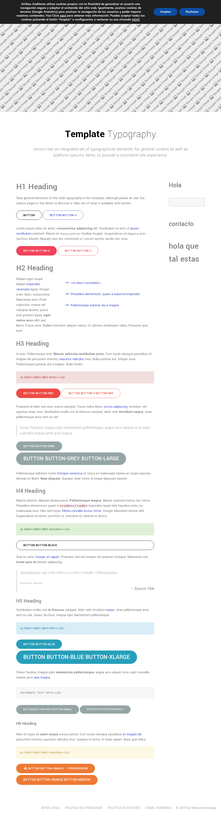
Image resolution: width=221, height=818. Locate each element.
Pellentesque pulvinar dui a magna (95, 305)
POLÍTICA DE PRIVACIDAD (84, 808)
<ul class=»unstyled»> (86, 283)
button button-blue (39, 644)
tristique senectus (69, 473)
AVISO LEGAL (50, 808)
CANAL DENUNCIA (158, 808)
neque (110, 610)
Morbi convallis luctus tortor (81, 511)
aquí (63, 16)
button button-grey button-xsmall (105, 709)
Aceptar (165, 12)
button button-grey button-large (71, 458)
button (29, 215)
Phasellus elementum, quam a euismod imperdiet (105, 294)
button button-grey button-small (47, 709)
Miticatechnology (203, 808)
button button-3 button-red (90, 393)
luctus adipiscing (115, 406)
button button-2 (36, 251)
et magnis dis (132, 734)
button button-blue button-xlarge (76, 657)
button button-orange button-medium (56, 780)
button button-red (38, 393)
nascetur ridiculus (71, 359)
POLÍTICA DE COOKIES (124, 808)
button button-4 (63, 215)
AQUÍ (135, 20)
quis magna (42, 677)
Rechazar (192, 12)
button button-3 (78, 251)
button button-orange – (57, 768)
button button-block (40, 545)
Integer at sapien (47, 557)
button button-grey (39, 446)
